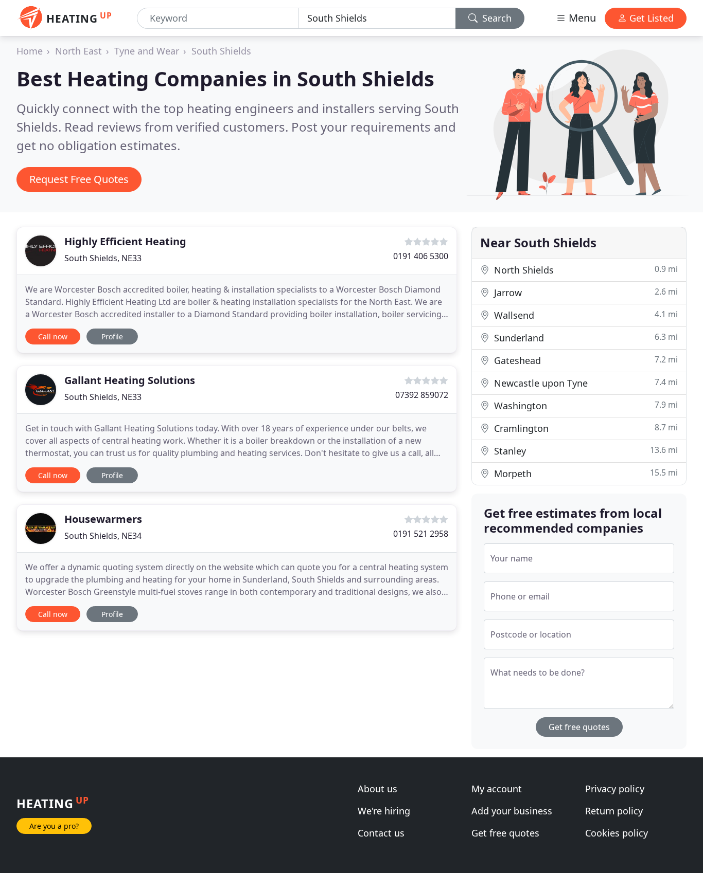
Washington (584, 405)
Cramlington (584, 428)
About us (377, 789)
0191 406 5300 (420, 256)
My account (496, 789)
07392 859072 (421, 395)
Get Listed (650, 18)
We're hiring (384, 811)
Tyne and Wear (146, 51)
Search (496, 18)
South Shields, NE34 (103, 535)
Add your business (511, 811)
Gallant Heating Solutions (129, 380)
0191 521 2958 (420, 533)
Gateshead (584, 360)
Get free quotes (579, 727)
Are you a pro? (54, 826)
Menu (581, 18)
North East (78, 51)
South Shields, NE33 (103, 258)
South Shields (221, 51)
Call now (52, 336)
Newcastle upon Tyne (584, 382)
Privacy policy (614, 789)
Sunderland (584, 337)
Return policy (614, 811)
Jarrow (584, 292)
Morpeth (584, 473)
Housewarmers (103, 519)
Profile (112, 336)
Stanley (584, 450)
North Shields (584, 269)
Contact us (381, 833)
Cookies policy (616, 833)
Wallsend (584, 314)
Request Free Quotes (79, 179)
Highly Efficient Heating (125, 241)
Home (29, 51)
